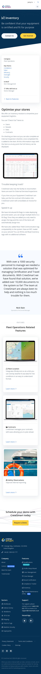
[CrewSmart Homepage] (7, 6)
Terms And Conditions (25, 641)
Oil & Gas (6, 615)
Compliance (7, 68)
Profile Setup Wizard (30, 568)
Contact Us (9, 36)
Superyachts (7, 631)
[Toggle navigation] (37, 6)
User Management (30, 572)
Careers (7, 566)
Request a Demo (20, 523)
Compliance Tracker (29, 584)
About (3, 562)
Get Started (28, 36)
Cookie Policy (6, 645)
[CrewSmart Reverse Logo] (7, 540)
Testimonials (5, 574)
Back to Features (12, 99)
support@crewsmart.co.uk (30, 611)
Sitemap (17, 645)
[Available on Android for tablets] (31, 620)
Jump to (30, 2)
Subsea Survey (8, 608)
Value (5, 70)
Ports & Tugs (7, 623)
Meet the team (6, 570)
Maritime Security (9, 627)
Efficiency (7, 72)
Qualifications (28, 563)
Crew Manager (28, 576)
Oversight (7, 75)
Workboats (7, 604)
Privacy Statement (8, 641)
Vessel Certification (29, 580)
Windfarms (7, 612)
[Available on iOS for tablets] (24, 620)
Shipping (6, 619)
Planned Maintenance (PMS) (30, 593)
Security (6, 77)
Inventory (27, 588)
